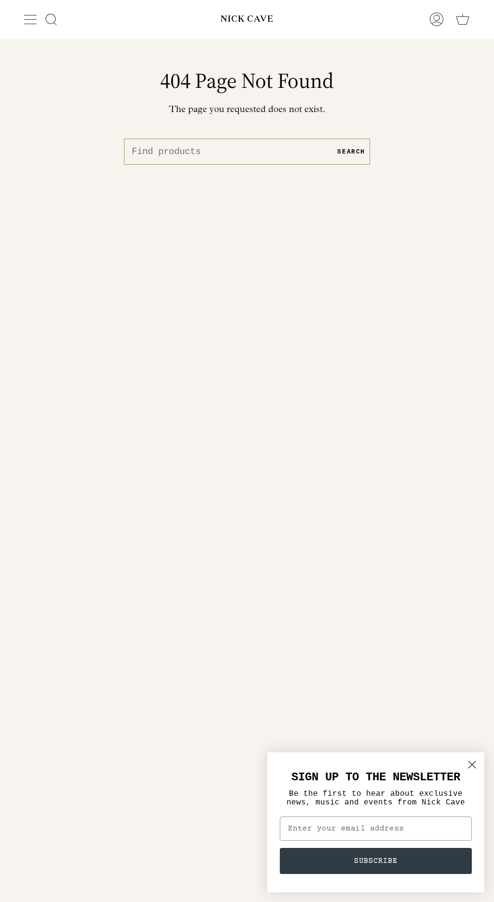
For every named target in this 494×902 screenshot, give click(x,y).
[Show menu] (31, 19)
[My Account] (436, 19)
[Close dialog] (472, 764)
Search (351, 151)
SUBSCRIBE (376, 861)
